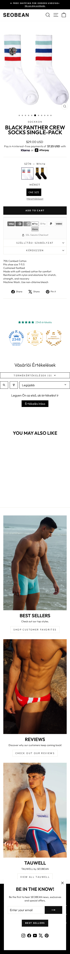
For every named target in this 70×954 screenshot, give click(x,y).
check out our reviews (35, 753)
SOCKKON (35, 121)
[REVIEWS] (35, 686)
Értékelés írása (35, 404)
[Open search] (4, 385)
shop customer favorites (34, 629)
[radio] (27, 173)
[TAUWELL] (35, 810)
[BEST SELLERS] (35, 562)
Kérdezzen (35, 250)
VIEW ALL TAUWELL (35, 876)
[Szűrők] (14, 385)
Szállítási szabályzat (34, 242)
